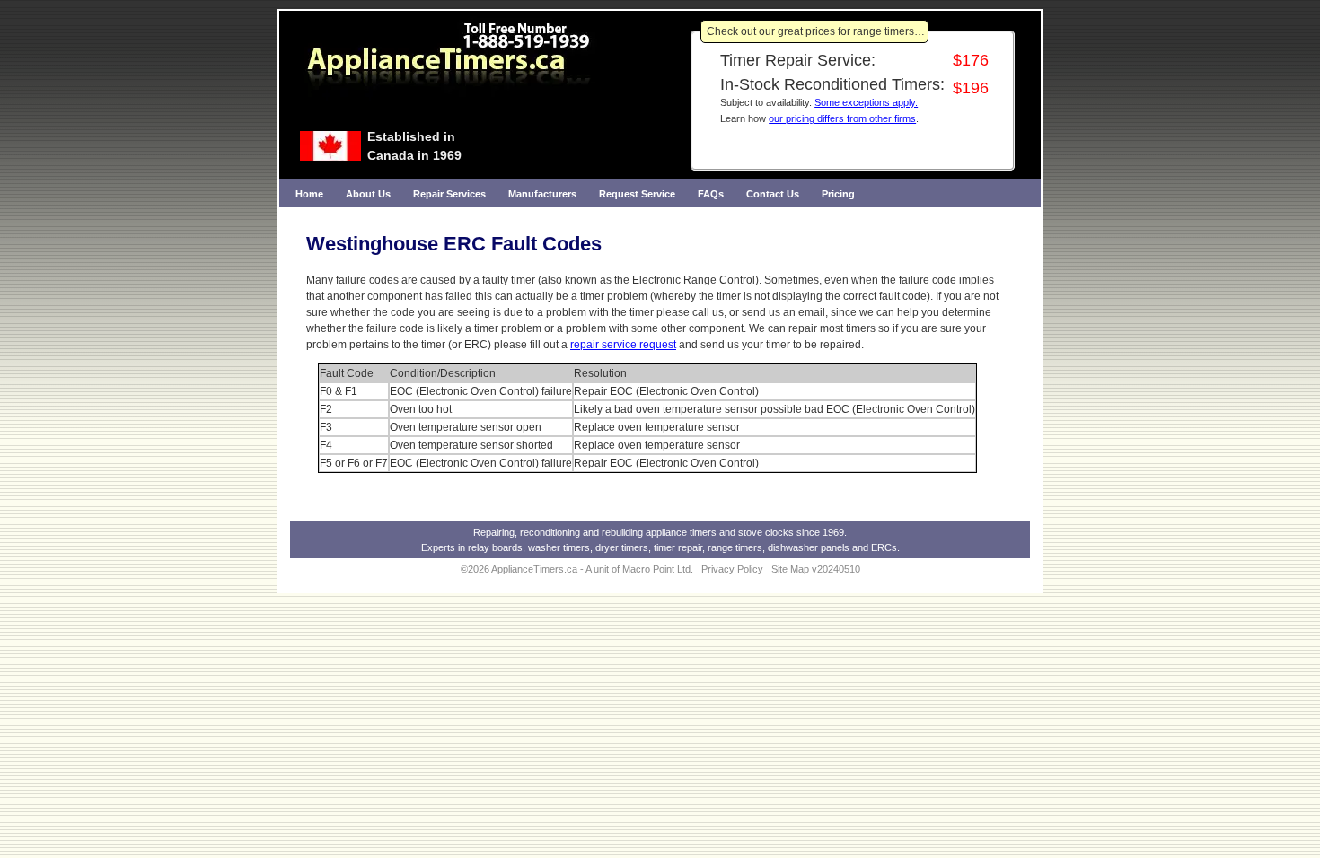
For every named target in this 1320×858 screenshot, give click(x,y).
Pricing (838, 193)
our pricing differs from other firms (842, 118)
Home (309, 193)
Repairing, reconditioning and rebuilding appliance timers (595, 532)
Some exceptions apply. (866, 102)
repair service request (623, 344)
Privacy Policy (732, 569)
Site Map (790, 569)
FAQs (711, 193)
